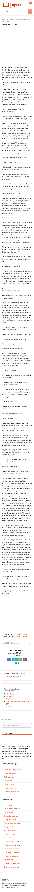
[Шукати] (30, 11)
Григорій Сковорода (11, 856)
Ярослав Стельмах (10, 834)
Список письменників (11, 867)
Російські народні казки (12, 791)
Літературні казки (10, 773)
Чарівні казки (8, 781)
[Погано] (6, 643)
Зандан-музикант (22, 637)
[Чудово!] (14, 643)
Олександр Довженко (11, 852)
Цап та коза (9, 696)
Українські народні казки (12, 770)
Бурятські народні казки (14, 676)
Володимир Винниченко (12, 827)
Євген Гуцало (8, 812)
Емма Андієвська (10, 830)
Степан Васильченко (11, 816)
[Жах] (3, 643)
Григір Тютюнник (10, 820)
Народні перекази (10, 788)
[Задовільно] (8, 643)
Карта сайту (14, 887)
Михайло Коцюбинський (12, 845)
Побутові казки (9, 777)
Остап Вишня (8, 860)
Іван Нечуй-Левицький (12, 863)
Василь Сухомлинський (12, 849)
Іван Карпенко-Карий (11, 841)
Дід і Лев (9, 706)
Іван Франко (8, 805)
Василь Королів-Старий (12, 809)
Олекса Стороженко (11, 838)
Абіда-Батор (10, 694)
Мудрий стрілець (21, 634)
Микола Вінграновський (12, 823)
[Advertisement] (17, 47)
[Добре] (11, 643)
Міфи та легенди (9, 784)
